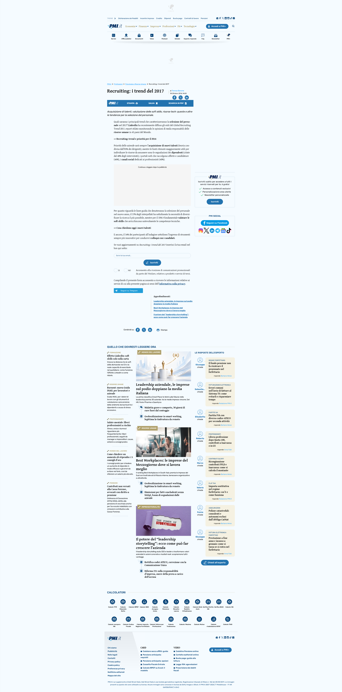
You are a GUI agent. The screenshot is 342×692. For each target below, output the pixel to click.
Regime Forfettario (217, 360)
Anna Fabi (228, 450)
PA (179, 26)
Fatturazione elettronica (220, 385)
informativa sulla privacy (172, 284)
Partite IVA (213, 412)
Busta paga (177, 18)
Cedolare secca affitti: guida (155, 651)
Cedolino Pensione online (187, 651)
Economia (130, 26)
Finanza (143, 26)
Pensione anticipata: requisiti (151, 656)
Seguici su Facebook (216, 223)
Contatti (111, 658)
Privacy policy (114, 662)
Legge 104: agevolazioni (186, 664)
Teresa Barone (178, 91)
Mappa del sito (114, 675)
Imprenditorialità (151, 507)
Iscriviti (215, 201)
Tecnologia (189, 26)
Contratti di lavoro (191, 18)
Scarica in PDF (176, 103)
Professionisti (117, 419)
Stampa (131, 103)
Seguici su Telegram (129, 291)
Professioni (168, 26)
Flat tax (212, 483)
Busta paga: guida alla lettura (185, 659)
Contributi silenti (216, 459)
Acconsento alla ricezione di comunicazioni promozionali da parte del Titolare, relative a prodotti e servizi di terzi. (163, 271)
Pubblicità (112, 651)
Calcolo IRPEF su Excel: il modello (153, 669)
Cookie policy (114, 665)
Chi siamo (112, 648)
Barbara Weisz (226, 376)
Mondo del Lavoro (151, 352)
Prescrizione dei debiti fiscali (185, 669)
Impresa (154, 26)
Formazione (115, 353)
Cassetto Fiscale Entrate (154, 664)
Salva (152, 103)
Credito (159, 18)
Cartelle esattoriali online (187, 655)
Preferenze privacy (116, 669)
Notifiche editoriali (116, 672)
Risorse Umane (149, 428)
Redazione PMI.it (225, 403)
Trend (110, 18)
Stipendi (167, 18)
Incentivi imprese (147, 18)
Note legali (112, 655)
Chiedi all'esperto (217, 562)
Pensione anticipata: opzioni (155, 661)
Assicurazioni (214, 508)
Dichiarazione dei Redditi (128, 18)
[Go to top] (297, 683)
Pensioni (204, 18)
